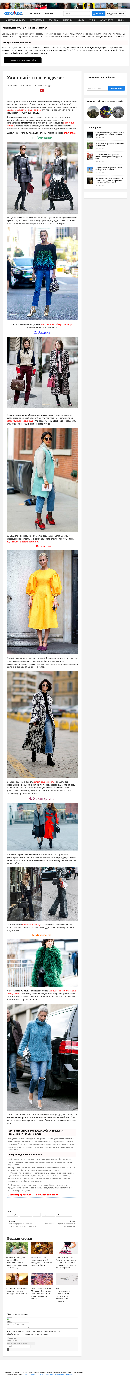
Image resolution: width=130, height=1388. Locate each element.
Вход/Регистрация (115, 13)
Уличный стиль (64, 1215)
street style (12, 1215)
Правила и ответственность (63, 1374)
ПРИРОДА (53, 20)
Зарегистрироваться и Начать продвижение (33, 1194)
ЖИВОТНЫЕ (68, 20)
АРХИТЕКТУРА (106, 20)
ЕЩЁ (120, 20)
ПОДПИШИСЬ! (116, 88)
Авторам (32, 1374)
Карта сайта (49, 1374)
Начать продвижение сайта (22, 60)
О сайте (25, 1374)
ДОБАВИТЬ (98, 13)
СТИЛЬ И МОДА (43, 85)
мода (37, 1215)
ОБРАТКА (48, 13)
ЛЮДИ (81, 20)
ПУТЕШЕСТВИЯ (37, 20)
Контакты (40, 1374)
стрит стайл (48, 1215)
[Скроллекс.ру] (13, 13)
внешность (25, 1215)
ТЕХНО (92, 20)
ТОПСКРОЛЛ (34, 13)
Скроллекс (26, 85)
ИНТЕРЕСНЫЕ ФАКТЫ (15, 20)
